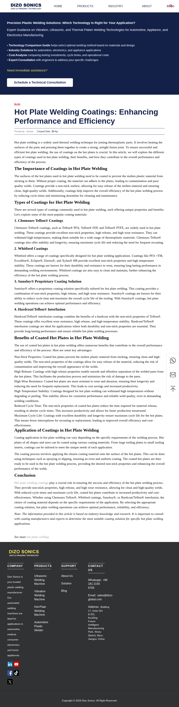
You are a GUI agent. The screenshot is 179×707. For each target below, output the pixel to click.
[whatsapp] (173, 360)
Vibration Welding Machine (39, 595)
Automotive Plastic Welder (41, 626)
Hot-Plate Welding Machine (40, 610)
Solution (66, 583)
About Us (67, 575)
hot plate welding (38, 537)
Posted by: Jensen (23, 131)
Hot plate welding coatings (31, 482)
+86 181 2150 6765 (98, 583)
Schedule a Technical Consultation (40, 82)
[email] (173, 374)
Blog (17, 104)
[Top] (173, 388)
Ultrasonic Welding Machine (40, 579)
